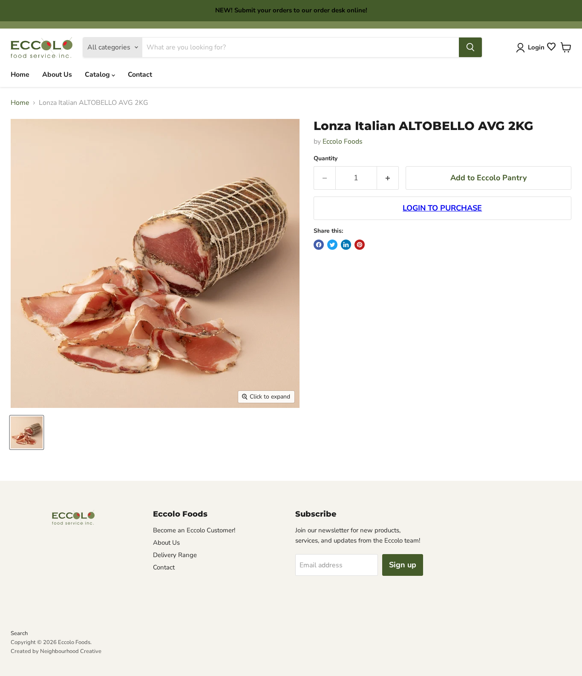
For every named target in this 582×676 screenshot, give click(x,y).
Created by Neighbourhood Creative (56, 651)
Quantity (325, 158)
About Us (57, 74)
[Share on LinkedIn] (346, 245)
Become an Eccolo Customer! (194, 530)
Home (20, 74)
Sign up (402, 565)
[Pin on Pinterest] (359, 245)
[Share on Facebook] (319, 245)
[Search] (470, 47)
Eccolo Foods (343, 141)
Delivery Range (175, 555)
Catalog (98, 74)
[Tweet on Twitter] (332, 245)
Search (19, 633)
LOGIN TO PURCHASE (442, 208)
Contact (140, 74)
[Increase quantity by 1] (388, 178)
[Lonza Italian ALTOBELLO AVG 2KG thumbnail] (26, 432)
